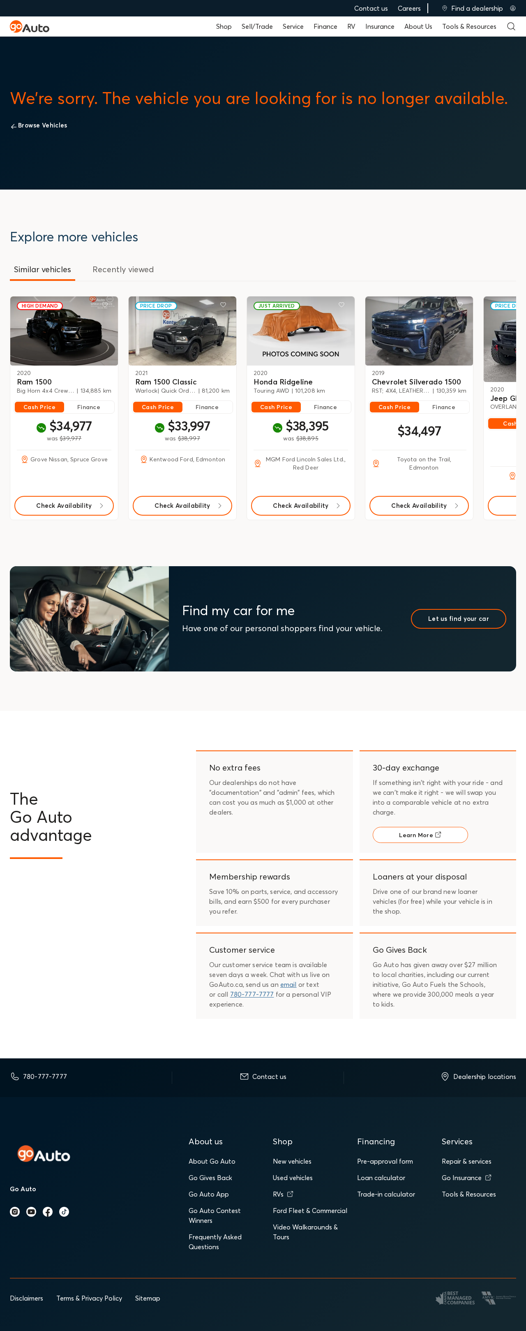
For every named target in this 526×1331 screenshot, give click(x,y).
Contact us (371, 8)
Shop (224, 26)
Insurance (379, 26)
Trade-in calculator (386, 1194)
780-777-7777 (252, 994)
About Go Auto (212, 1161)
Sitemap (147, 1298)
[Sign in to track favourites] (106, 306)
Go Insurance (462, 1178)
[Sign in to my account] (513, 8)
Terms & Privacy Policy (89, 1298)
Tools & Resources (469, 26)
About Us (418, 26)
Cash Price (39, 407)
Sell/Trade (257, 26)
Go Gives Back (210, 1178)
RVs (278, 1194)
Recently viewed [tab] (123, 269)
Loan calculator (381, 1178)
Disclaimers (26, 1298)
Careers (409, 8)
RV (351, 26)
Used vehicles (293, 1178)
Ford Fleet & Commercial (310, 1210)
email (288, 984)
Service (293, 26)
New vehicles (292, 1161)
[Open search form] (511, 26)
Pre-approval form (385, 1161)
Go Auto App (209, 1194)
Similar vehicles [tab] (42, 269)
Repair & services (466, 1161)
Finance (325, 26)
